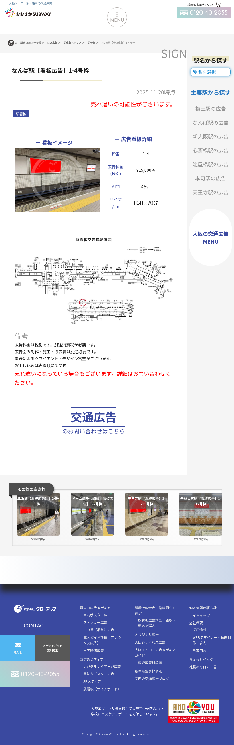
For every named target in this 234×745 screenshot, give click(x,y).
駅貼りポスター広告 (98, 673)
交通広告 (93, 421)
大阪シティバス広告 (150, 642)
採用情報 (199, 629)
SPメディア (92, 681)
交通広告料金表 (150, 662)
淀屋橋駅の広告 (211, 164)
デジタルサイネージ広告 (102, 666)
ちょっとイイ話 (201, 659)
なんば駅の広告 (211, 122)
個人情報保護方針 (203, 607)
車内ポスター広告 (97, 614)
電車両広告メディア (95, 607)
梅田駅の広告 (210, 108)
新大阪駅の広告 (211, 136)
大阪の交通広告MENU (211, 237)
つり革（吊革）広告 (98, 629)
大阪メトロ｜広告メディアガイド (155, 652)
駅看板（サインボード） (102, 688)
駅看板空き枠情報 (148, 671)
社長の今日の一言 (203, 666)
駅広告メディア (92, 659)
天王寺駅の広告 (211, 192)
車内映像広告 (93, 650)
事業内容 (199, 650)
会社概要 (196, 622)
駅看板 (21, 113)
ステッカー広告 (95, 622)
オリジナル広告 (147, 634)
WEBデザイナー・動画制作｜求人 (212, 640)
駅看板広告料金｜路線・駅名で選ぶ (157, 623)
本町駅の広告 (210, 178)
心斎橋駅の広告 (211, 150)
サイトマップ (199, 615)
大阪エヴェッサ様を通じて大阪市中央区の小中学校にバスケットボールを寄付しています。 (127, 711)
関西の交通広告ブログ (152, 678)
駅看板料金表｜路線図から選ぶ (155, 610)
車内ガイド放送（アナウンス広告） (102, 640)
